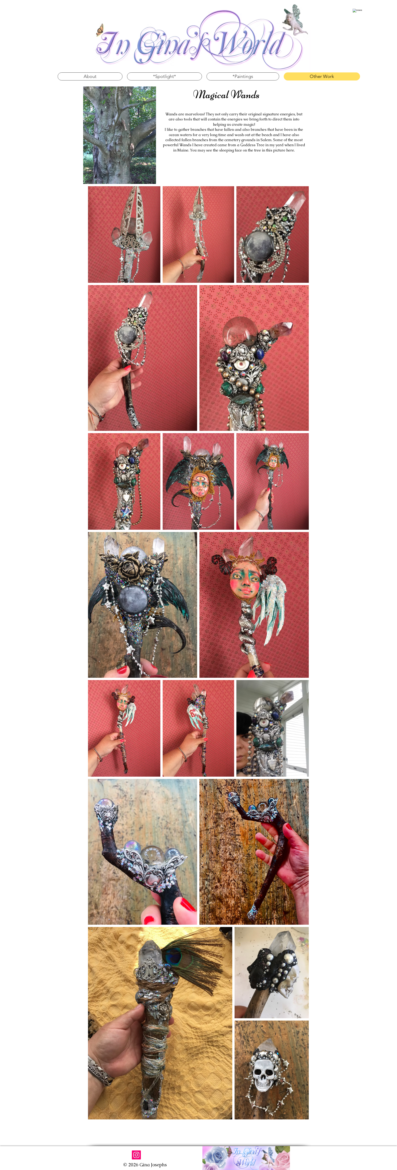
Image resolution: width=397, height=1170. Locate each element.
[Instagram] (136, 1154)
